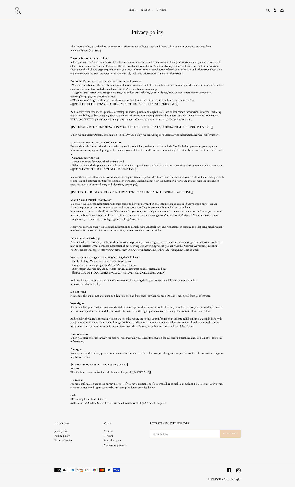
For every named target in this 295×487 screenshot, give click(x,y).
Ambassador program (115, 445)
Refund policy (62, 435)
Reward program (113, 440)
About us (108, 431)
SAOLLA (219, 479)
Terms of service (63, 440)
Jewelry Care (61, 431)
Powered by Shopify (232, 479)
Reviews (108, 435)
